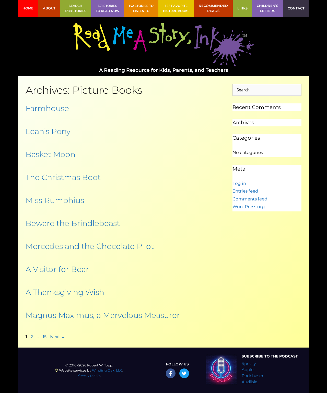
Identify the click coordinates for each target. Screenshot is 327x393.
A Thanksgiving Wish (65, 292)
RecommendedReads (213, 8)
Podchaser (252, 375)
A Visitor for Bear (57, 269)
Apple (248, 369)
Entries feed (245, 191)
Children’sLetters (267, 8)
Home (27, 8)
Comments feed (249, 198)
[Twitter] (184, 373)
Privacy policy (88, 375)
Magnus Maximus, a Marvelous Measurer (103, 315)
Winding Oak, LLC (107, 370)
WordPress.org (248, 206)
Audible (250, 381)
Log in (239, 183)
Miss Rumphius (55, 200)
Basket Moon (50, 154)
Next (57, 336)
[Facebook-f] (171, 373)
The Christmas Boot (63, 177)
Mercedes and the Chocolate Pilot (90, 246)
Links (242, 8)
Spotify (249, 363)
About (49, 8)
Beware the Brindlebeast (73, 223)
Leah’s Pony (48, 131)
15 (44, 336)
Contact (296, 8)
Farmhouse (47, 108)
